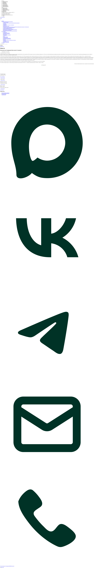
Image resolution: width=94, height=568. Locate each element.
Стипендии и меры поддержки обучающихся (9, 27)
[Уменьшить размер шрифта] (2, 13)
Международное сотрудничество (7, 30)
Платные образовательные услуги (7, 28)
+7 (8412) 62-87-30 (2, 80)
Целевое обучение (5, 37)
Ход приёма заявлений (6, 41)
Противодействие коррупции (5, 93)
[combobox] (3, 44)
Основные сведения (5, 22)
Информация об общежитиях (7, 38)
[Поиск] (1, 45)
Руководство (4, 25)
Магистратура (5, 34)
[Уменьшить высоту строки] (2, 14)
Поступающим (3, 31)
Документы (4, 23)
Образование (4, 24)
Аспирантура (5, 35)
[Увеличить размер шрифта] (9, 13)
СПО (4, 36)
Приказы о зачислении (6, 42)
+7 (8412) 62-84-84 (2, 84)
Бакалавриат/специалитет (6, 33)
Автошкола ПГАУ (4, 94)
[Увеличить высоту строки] (9, 14)
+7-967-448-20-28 (2, 88)
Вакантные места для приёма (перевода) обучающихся (10, 29)
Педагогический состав (6, 26)
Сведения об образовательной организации (7, 21)
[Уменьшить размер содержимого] (2, 12)
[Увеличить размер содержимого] (13, 12)
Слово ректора (5, 32)
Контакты (4, 39)
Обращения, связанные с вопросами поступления (9, 40)
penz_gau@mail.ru (2, 76)
